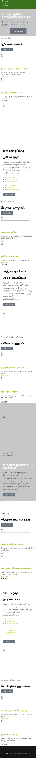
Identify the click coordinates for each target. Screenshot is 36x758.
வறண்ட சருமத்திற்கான (10, 232)
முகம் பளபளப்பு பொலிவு (10, 256)
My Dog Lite (26, 753)
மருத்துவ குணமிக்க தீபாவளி (12, 367)
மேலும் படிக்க (4, 76)
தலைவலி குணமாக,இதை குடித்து (14, 710)
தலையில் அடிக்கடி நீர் (9, 734)
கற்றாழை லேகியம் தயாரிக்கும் (12, 544)
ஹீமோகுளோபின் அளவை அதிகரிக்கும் (16, 568)
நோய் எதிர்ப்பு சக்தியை (10, 391)
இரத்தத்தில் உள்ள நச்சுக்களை (13, 92)
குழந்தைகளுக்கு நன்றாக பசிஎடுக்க (15, 68)
